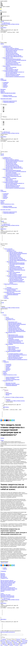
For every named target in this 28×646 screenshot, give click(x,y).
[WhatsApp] (10, 420)
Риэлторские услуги (7, 47)
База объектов (4, 577)
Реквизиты (5, 85)
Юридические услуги (8, 57)
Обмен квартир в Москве (11, 50)
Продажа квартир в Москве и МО (8, 581)
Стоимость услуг (7, 46)
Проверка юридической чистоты (8, 587)
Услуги (2, 43)
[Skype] (12, 420)
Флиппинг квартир (5, 586)
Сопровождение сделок (11, 51)
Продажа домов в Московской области (14, 56)
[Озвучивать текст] (1, 17)
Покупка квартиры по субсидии (13, 74)
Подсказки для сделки (6, 98)
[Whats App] (3, 111)
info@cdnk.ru (3, 27)
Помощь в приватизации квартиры (13, 64)
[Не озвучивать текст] (1, 19)
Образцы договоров (7, 95)
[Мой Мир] (5, 420)
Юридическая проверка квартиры (13, 59)
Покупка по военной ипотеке (12, 75)
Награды (5, 87)
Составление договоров (11, 61)
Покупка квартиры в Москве (12, 48)
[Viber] (8, 420)
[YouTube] (3, 110)
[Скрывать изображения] (1, 14)
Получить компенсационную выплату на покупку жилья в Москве (15, 72)
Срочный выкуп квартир (6, 585)
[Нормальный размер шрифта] (1, 3)
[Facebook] (3, 108)
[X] (7, 420)
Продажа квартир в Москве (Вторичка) (14, 49)
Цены (2, 78)
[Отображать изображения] (1, 13)
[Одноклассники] (3, 420)
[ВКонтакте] (3, 106)
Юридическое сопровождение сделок (9, 588)
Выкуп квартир (6, 66)
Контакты (3, 89)
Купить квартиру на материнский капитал (15, 76)
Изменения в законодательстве (10, 100)
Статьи (2, 90)
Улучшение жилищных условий (10, 70)
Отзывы (5, 84)
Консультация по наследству (12, 63)
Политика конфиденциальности (8, 631)
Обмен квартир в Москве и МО (8, 582)
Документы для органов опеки (10, 96)
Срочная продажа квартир (11, 53)
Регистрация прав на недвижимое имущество (16, 60)
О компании (3, 80)
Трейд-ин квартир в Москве (12, 69)
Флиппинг (9, 287)
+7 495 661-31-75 (6, 22)
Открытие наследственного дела (13, 62)
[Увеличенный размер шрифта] (2, 5)
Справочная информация (8, 102)
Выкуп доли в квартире (11, 67)
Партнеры (5, 83)
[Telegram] (3, 109)
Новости (3, 91)
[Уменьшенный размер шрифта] (1, 2)
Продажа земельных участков (12, 54)
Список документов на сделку (8, 93)
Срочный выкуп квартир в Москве (13, 55)
